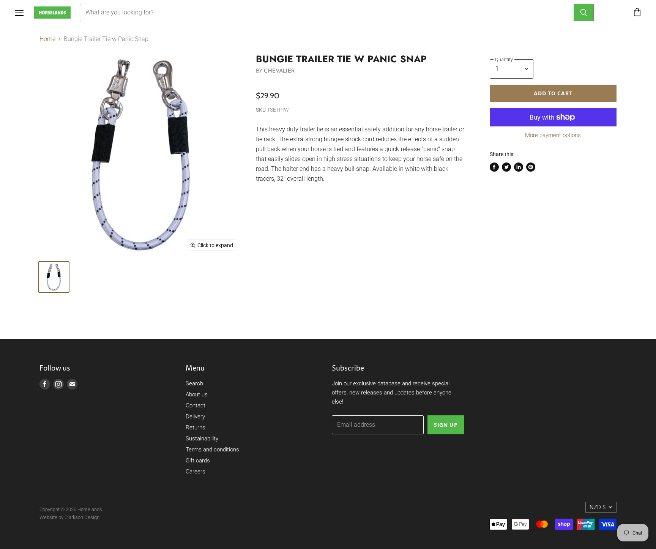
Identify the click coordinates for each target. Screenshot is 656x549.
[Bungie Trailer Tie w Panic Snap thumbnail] (54, 277)
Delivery (195, 416)
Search (194, 383)
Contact (195, 405)
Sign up (446, 424)
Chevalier (279, 70)
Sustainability (202, 438)
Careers (195, 471)
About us (197, 394)
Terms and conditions (212, 449)
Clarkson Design (82, 517)
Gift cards (198, 460)
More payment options (553, 135)
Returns (195, 427)
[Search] (584, 12)
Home (47, 39)
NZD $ (598, 507)
